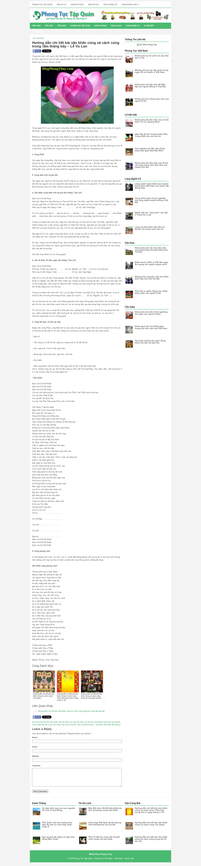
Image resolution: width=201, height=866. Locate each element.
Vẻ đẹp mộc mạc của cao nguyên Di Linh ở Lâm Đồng (58, 809)
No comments (38, 38)
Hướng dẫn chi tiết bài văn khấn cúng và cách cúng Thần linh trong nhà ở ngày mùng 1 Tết (151, 810)
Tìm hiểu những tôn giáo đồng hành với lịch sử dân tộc (150, 341)
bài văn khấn (64, 722)
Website (35, 756)
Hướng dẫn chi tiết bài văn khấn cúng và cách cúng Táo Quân (151, 823)
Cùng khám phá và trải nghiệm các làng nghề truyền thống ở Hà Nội (151, 200)
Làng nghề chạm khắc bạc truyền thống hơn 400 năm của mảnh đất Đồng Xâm (152, 186)
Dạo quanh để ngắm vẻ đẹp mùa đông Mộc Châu (58, 838)
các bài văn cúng (77, 722)
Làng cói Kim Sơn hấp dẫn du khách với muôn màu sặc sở (150, 228)
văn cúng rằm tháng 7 (86, 725)
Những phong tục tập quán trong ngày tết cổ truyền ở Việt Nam (151, 71)
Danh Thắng (100, 26)
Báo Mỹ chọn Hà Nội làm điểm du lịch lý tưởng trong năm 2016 (105, 809)
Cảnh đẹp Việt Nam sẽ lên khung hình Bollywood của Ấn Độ (104, 823)
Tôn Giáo (62, 26)
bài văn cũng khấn (50, 722)
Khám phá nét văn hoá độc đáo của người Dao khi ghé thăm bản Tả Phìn (151, 250)
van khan (99, 725)
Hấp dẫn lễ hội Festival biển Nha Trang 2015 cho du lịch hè (151, 135)
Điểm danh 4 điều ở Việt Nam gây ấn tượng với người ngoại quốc (151, 263)
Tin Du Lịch (116, 26)
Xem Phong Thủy (130, 4)
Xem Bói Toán (77, 5)
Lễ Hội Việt (149, 26)
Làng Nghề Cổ (132, 26)
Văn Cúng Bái (38, 32)
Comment (36, 766)
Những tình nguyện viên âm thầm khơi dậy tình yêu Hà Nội (151, 277)
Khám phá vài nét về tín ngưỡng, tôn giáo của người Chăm (151, 313)
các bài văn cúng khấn (93, 722)
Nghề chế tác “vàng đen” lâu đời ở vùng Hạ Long (151, 213)
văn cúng (56, 725)
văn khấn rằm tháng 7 (112, 725)
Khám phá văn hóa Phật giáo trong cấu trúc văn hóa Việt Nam (151, 327)
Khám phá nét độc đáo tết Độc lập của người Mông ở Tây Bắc (150, 85)
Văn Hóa (49, 26)
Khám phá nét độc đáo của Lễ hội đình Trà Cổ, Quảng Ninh (152, 121)
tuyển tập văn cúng (44, 725)
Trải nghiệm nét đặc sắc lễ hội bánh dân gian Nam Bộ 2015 (150, 149)
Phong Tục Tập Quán (42, 5)
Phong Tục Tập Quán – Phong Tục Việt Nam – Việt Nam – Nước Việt (104, 858)
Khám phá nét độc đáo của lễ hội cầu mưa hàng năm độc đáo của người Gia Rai (151, 165)
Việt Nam (36, 26)
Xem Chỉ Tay (93, 5)
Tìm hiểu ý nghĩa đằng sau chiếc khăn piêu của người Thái (151, 292)
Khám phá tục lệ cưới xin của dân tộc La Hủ (152, 57)
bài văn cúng (37, 722)
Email (35, 747)
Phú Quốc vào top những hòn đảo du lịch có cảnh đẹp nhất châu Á (57, 824)
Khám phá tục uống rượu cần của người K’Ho (152, 100)
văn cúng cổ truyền (68, 725)
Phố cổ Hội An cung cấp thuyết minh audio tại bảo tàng (104, 838)
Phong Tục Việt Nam (80, 26)
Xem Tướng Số (110, 5)
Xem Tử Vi (62, 4)
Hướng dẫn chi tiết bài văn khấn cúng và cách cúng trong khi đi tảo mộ (151, 839)
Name (35, 737)
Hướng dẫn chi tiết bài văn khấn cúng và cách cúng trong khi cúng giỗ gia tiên (71, 711)
